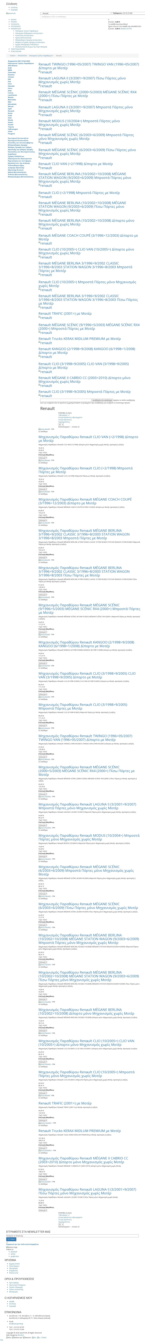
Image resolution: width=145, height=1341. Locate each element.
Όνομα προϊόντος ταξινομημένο (70, 417)
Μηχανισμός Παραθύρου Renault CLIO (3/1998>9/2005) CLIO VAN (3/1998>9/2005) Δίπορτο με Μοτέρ (87, 675)
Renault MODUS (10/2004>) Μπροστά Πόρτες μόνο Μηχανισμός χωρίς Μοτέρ (79, 123)
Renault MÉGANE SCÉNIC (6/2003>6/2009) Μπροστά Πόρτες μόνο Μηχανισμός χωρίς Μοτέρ (86, 136)
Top (1, 1340)
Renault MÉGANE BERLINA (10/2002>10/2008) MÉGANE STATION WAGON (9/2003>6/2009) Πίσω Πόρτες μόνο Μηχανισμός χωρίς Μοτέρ (82, 206)
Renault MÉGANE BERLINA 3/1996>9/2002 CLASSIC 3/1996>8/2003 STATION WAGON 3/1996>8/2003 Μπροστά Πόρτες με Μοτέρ (85, 267)
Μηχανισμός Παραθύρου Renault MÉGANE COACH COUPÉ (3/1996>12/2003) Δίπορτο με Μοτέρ (85, 501)
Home (12, 56)
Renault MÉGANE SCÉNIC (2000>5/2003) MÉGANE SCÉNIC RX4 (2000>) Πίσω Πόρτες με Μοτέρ (87, 94)
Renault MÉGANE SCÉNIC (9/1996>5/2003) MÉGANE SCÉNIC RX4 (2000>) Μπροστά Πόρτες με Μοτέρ (89, 326)
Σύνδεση (14, 7)
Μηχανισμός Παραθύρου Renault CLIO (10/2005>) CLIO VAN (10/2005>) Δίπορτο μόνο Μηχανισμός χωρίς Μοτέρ (86, 1042)
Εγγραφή (14, 10)
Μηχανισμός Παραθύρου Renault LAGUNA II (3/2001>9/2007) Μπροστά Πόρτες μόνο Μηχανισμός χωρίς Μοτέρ (87, 806)
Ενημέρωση (13, 1270)
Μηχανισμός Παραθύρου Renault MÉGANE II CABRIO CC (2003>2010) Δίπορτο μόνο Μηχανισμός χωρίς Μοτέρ (83, 1160)
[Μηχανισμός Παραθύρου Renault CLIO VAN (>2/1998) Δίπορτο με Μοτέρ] (44, 429)
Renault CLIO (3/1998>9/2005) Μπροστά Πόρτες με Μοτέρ (85, 391)
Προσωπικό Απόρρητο (17, 1285)
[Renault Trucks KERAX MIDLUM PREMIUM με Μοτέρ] (45, 1123)
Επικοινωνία (13, 1273)
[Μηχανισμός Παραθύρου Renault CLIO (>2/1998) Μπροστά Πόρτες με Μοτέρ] (44, 460)
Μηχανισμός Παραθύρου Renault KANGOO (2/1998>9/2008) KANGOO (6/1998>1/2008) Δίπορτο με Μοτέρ (86, 644)
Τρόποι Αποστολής (16, 1289)
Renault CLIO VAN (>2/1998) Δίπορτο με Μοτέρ (76, 163)
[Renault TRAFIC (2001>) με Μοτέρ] (44, 1095)
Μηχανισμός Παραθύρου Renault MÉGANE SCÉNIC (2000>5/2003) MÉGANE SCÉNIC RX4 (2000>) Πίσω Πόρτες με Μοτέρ (87, 771)
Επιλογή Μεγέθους (46, 455)
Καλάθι (11, 1301)
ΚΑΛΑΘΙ (123, 29)
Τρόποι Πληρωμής (16, 1287)
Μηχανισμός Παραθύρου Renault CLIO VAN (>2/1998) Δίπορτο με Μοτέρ (88, 438)
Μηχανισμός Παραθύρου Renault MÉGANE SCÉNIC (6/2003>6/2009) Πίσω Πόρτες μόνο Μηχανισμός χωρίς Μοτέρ (88, 906)
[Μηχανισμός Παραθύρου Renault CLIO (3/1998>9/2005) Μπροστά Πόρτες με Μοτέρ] (44, 697)
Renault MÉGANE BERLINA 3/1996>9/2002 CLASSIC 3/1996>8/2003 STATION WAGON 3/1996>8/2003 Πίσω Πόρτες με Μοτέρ (88, 299)
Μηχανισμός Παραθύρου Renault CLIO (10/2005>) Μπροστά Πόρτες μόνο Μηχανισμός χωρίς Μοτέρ (87, 1074)
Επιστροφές (13, 1292)
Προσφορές (13, 1268)
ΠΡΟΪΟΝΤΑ (22, 56)
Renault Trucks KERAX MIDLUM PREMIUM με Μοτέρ (80, 338)
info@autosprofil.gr (16, 1324)
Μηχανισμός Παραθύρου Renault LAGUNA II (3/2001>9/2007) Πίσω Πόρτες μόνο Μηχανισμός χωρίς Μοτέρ (87, 1191)
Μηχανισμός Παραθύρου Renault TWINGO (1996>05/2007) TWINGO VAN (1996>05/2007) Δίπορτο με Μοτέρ (85, 737)
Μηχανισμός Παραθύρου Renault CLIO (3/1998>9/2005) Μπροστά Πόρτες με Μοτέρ (83, 706)
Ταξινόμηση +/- (64, 415)
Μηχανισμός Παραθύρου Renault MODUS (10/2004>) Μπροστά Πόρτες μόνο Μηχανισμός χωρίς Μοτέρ (89, 837)
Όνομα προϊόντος (65, 420)
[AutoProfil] (10, 13)
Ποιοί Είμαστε (14, 1266)
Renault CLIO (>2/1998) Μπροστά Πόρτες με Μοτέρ (79, 192)
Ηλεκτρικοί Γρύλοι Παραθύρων (40, 56)
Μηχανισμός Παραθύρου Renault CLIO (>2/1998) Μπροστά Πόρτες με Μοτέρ (86, 470)
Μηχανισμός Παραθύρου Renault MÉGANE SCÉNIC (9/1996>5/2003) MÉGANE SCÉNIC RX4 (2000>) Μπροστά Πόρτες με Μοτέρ (89, 609)
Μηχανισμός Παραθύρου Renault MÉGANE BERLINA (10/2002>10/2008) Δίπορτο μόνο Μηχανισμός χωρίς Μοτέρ (86, 1011)
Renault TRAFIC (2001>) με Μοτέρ (65, 313)
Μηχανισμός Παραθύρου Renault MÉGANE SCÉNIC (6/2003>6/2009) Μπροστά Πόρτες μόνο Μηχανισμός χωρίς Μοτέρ (86, 870)
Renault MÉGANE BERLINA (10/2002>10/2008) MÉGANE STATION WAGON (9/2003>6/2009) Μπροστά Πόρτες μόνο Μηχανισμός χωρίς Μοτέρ (85, 177)
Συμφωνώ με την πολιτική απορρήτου (22, 1244)
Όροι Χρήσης (14, 1283)
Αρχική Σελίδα (14, 1264)
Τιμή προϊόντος (64, 422)
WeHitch (21, 1335)
